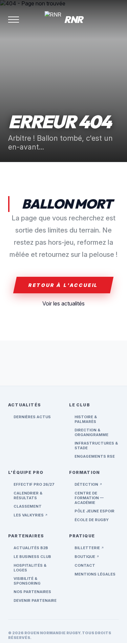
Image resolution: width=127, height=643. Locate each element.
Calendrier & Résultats (28, 495)
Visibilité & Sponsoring (27, 581)
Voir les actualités (63, 303)
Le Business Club (32, 556)
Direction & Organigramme (91, 432)
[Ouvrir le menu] (13, 19)
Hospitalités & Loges (30, 567)
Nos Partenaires (32, 591)
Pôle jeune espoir (94, 511)
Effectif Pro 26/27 (34, 484)
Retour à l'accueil (63, 285)
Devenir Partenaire (35, 600)
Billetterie (89, 547)
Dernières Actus (32, 416)
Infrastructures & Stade (96, 445)
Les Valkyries (31, 515)
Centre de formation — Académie (89, 498)
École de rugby (92, 519)
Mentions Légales (95, 574)
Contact (85, 565)
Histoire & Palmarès (86, 419)
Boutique (87, 556)
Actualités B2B (31, 547)
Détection (88, 484)
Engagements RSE (95, 456)
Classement (28, 506)
